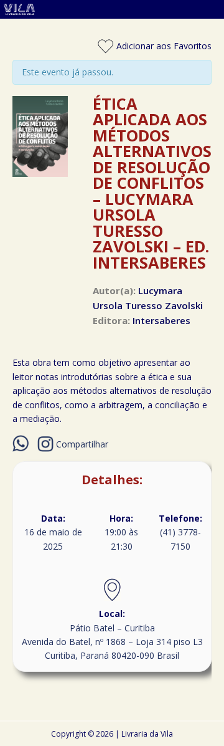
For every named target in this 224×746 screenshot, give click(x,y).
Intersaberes (161, 320)
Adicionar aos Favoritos (163, 46)
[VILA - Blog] (112, 11)
